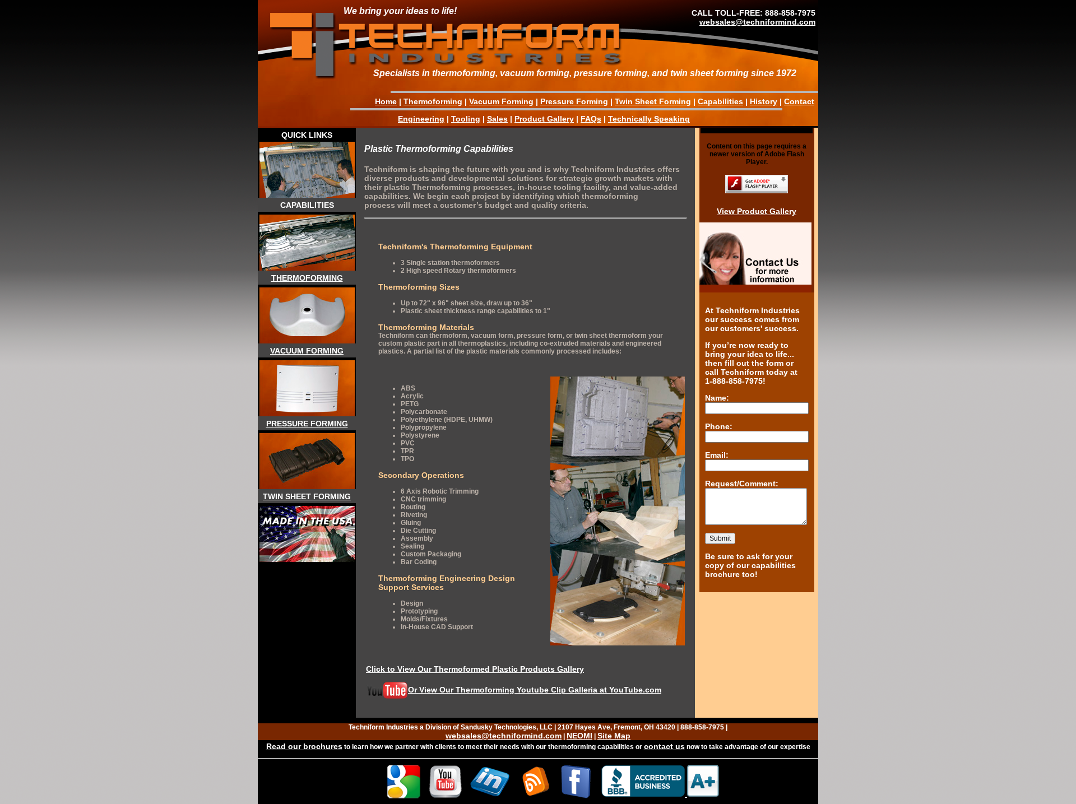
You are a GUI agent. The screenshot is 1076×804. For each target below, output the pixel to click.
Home (386, 101)
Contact (799, 101)
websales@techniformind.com (757, 21)
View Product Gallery (756, 211)
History (763, 101)
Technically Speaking (649, 118)
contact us (664, 746)
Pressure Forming (574, 101)
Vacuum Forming (501, 101)
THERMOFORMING (307, 277)
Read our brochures (304, 746)
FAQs (591, 118)
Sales (497, 118)
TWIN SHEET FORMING (307, 496)
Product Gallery (544, 118)
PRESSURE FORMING (307, 423)
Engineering (421, 118)
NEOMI (579, 735)
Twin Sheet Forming (653, 101)
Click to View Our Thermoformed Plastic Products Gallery (475, 668)
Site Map (613, 735)
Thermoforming (433, 101)
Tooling (465, 118)
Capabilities (720, 101)
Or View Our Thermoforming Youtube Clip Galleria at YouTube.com (534, 689)
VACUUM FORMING (307, 350)
